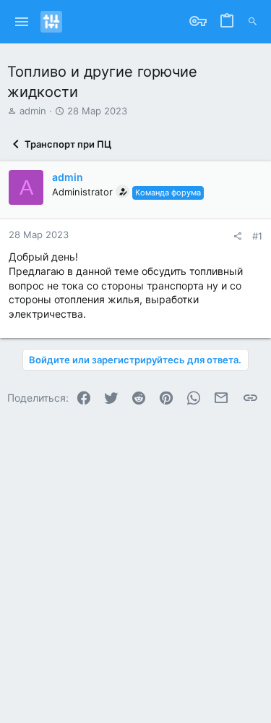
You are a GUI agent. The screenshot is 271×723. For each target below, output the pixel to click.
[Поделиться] (237, 236)
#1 (257, 236)
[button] (22, 22)
